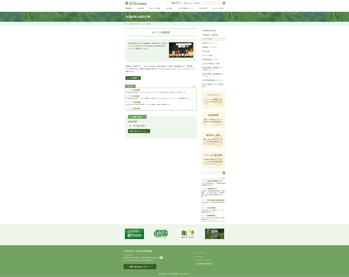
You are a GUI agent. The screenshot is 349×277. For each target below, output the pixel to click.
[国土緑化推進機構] (136, 3)
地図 (161, 257)
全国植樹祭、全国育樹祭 (210, 35)
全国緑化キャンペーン (209, 43)
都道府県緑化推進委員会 (204, 264)
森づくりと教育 (218, 8)
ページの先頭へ (345, 273)
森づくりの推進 (155, 8)
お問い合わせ (189, 3)
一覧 (193, 86)
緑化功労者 (205, 51)
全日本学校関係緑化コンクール (212, 80)
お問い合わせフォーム (137, 131)
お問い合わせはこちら (138, 267)
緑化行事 (141, 8)
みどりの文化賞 (207, 55)
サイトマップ (200, 253)
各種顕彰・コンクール (209, 47)
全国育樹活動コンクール (210, 59)
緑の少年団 (203, 8)
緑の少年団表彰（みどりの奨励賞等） (212, 85)
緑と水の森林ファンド (186, 8)
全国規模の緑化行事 (135, 24)
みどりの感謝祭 (146, 24)
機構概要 (129, 8)
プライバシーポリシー (203, 260)
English (198, 3)
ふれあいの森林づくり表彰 (211, 63)
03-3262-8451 (133, 260)
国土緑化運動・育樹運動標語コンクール (212, 75)
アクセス (199, 256)
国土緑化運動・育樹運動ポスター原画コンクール (212, 69)
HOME (125, 24)
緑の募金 (169, 8)
